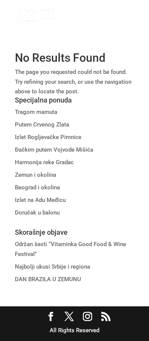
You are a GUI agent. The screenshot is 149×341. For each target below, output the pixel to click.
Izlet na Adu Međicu (40, 200)
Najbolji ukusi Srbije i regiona (52, 266)
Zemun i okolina (35, 174)
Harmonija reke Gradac (44, 162)
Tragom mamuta (36, 112)
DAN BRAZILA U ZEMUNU (48, 279)
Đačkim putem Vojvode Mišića (54, 149)
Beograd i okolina (37, 187)
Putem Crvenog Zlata (42, 124)
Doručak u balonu (37, 212)
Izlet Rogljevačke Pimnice (48, 137)
